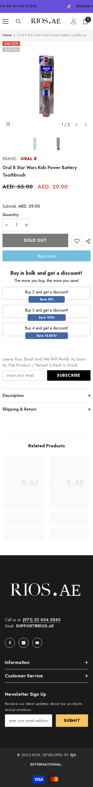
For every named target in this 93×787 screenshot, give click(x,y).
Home (6, 35)
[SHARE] (87, 241)
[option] (46, 85)
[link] (24, 522)
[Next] (85, 124)
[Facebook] (10, 643)
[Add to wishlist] (77, 241)
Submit (72, 720)
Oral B (29, 159)
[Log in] (73, 21)
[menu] (5, 21)
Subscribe (69, 375)
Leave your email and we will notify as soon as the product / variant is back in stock (44, 362)
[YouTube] (37, 643)
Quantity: (11, 215)
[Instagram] (24, 643)
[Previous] (76, 124)
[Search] (18, 21)
